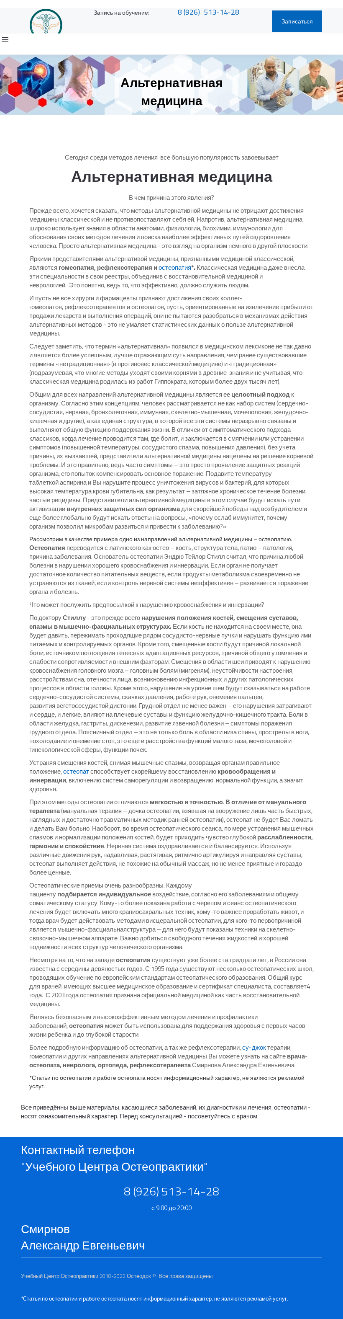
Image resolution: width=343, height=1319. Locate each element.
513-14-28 (221, 12)
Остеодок (139, 1276)
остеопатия (175, 267)
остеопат (76, 771)
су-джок (254, 1047)
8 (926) (189, 12)
